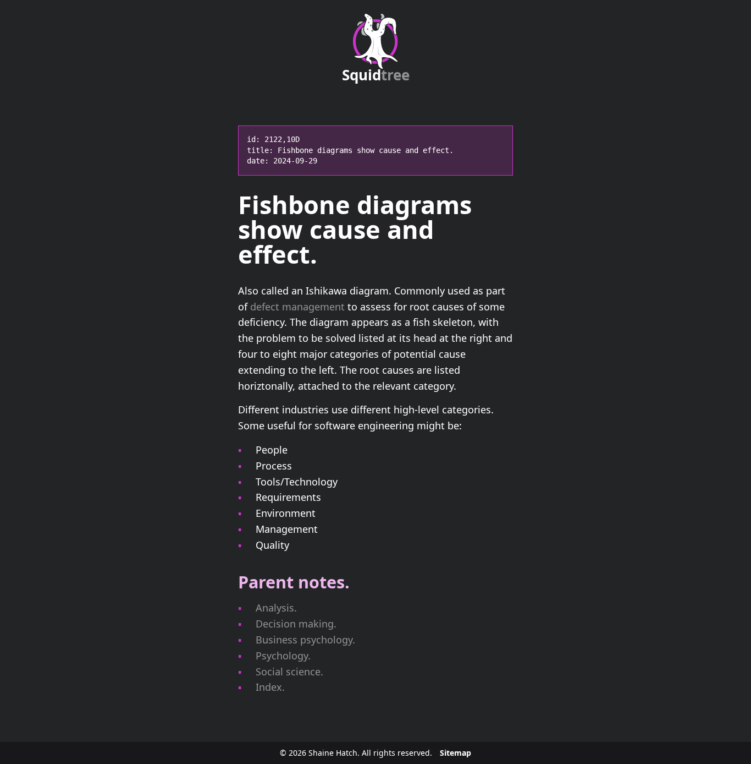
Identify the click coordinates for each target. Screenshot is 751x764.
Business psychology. (305, 639)
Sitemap (455, 752)
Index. (270, 687)
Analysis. (276, 607)
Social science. (289, 671)
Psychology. (283, 655)
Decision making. (296, 623)
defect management (297, 306)
